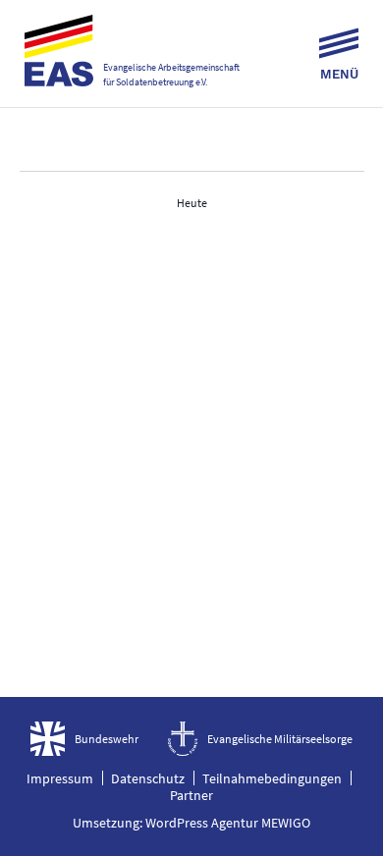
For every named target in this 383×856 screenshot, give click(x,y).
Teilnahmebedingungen (272, 778)
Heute (192, 202)
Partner (191, 795)
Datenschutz (148, 778)
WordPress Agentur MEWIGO (227, 822)
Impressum (60, 778)
